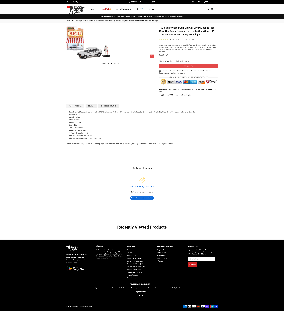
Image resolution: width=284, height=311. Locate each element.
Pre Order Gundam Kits (134, 272)
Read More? (163, 55)
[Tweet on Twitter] (112, 63)
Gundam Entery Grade (134, 269)
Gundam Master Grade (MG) (136, 266)
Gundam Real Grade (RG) (135, 264)
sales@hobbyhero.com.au (77, 2)
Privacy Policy (161, 255)
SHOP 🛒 (139, 9)
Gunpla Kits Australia (123, 9)
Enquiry (189, 66)
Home (92, 9)
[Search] (208, 9)
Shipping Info (161, 250)
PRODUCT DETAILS (75, 106)
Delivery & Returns (182, 61)
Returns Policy (162, 258)
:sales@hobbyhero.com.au (78, 254)
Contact (151, 9)
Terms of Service (132, 275)
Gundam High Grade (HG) (135, 258)
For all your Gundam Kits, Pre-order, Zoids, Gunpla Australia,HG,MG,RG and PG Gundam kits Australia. (142, 16)
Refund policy (131, 278)
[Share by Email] (118, 63)
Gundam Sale (131, 255)
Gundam (129, 252)
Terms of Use (161, 252)
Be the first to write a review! (142, 198)
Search (129, 250)
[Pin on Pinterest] (115, 63)
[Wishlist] (216, 9)
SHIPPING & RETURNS (108, 106)
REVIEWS (91, 106)
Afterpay (160, 261)
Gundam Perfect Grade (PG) (136, 261)
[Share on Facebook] (108, 63)
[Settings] (212, 9)
